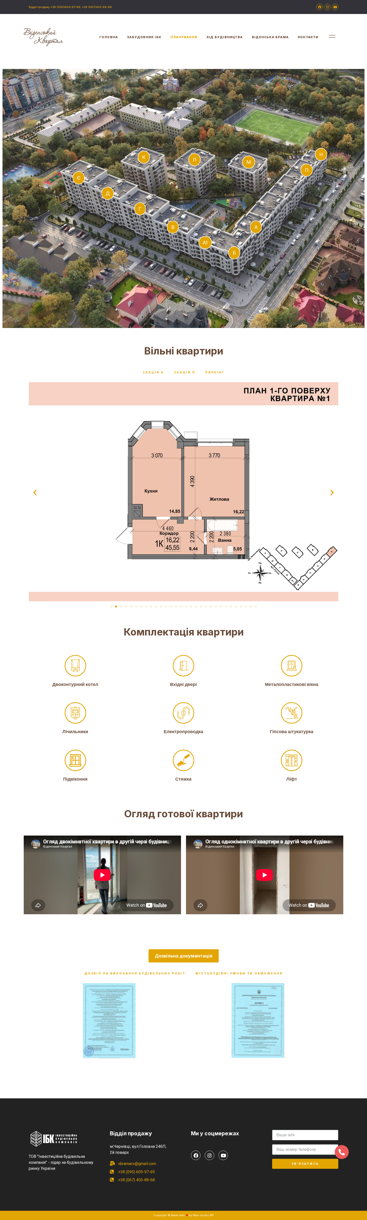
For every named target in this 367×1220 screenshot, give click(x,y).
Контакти (308, 37)
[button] (111, 607)
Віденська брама (270, 37)
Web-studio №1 (203, 1215)
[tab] (153, 372)
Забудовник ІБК (144, 37)
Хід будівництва (224, 37)
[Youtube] (335, 7)
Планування (184, 37)
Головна (108, 37)
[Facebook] (319, 7)
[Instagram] (327, 7)
